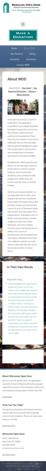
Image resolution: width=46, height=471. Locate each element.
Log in (26, 468)
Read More (7, 396)
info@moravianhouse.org (13, 448)
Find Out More (8, 425)
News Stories (23, 94)
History (32, 91)
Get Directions (8, 454)
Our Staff (26, 88)
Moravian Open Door (23, 12)
